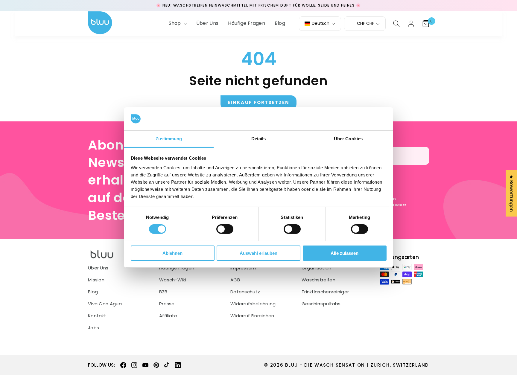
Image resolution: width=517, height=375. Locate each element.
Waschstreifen (318, 280)
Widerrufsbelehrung (253, 304)
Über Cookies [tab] (348, 138)
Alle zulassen (344, 253)
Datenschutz (245, 292)
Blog (93, 292)
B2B (163, 292)
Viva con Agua (105, 304)
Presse (167, 304)
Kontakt (97, 315)
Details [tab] (258, 138)
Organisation (317, 268)
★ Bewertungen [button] (511, 193)
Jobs (93, 327)
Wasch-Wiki (172, 280)
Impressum (243, 268)
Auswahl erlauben (258, 253)
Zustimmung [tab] (169, 138)
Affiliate (168, 315)
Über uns (98, 268)
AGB (235, 280)
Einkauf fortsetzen (258, 102)
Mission (96, 280)
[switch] (224, 229)
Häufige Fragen (176, 268)
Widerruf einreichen (252, 315)
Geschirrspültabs (321, 304)
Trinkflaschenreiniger (325, 292)
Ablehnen (172, 253)
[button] (177, 23)
